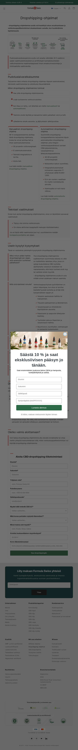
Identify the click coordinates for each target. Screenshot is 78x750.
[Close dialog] (65, 334)
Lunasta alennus (39, 408)
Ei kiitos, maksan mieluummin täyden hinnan (39, 414)
